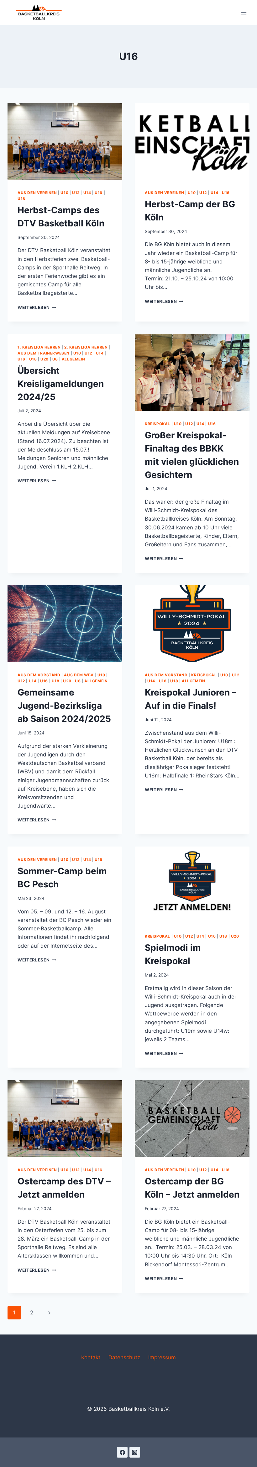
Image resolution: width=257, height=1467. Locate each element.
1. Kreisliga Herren (39, 347)
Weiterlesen (37, 307)
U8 (55, 359)
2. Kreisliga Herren (86, 347)
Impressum (162, 1357)
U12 (76, 192)
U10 (64, 192)
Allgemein (73, 359)
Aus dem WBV (79, 675)
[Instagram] (134, 1452)
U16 (98, 192)
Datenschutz (124, 1357)
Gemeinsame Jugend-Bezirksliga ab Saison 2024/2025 (64, 705)
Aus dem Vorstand (39, 675)
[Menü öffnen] (243, 12)
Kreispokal (157, 423)
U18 (21, 198)
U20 (44, 359)
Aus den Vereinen (37, 192)
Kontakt (90, 1357)
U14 (87, 192)
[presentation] (65, 141)
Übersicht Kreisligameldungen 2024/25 (61, 383)
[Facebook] (122, 1452)
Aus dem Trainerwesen (44, 353)
